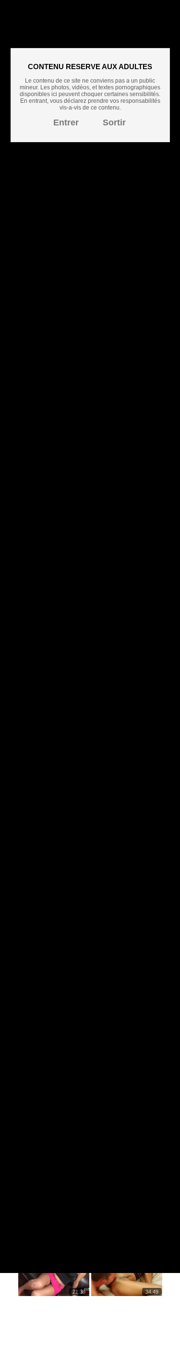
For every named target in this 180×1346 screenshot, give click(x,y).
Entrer (66, 122)
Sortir (114, 122)
